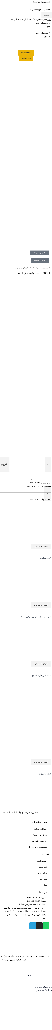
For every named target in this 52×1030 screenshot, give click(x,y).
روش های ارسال (39, 835)
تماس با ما (42, 873)
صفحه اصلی (41, 861)
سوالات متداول (40, 829)
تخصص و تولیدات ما (38, 847)
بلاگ (45, 885)
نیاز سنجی (42, 867)
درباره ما (43, 879)
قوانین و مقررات (39, 841)
